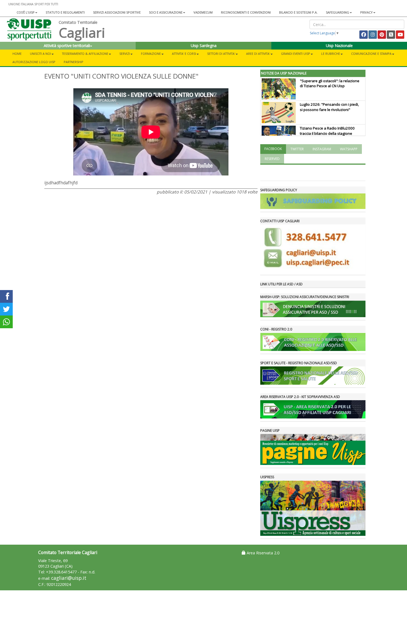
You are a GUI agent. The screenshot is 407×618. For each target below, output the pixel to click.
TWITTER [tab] (297, 149)
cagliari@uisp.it (68, 578)
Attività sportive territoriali (67, 45)
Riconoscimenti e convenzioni (246, 12)
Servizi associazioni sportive (117, 12)
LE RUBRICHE (330, 53)
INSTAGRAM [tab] (322, 149)
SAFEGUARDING (337, 12)
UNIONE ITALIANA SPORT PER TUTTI (33, 4)
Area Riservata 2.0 (262, 552)
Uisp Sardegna (204, 45)
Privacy (366, 12)
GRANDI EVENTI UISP (295, 53)
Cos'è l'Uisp (26, 12)
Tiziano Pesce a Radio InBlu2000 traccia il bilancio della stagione (327, 131)
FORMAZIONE (151, 53)
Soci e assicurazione (165, 12)
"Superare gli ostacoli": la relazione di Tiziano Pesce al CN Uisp (329, 83)
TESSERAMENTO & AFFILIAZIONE (85, 53)
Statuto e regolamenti (65, 12)
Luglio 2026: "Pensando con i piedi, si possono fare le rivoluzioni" (329, 107)
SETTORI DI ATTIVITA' (221, 53)
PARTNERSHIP (73, 62)
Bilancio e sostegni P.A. (298, 12)
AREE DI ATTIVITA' (258, 53)
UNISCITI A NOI (40, 53)
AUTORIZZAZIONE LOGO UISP (33, 62)
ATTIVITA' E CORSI (184, 53)
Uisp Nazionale (339, 45)
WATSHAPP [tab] (348, 149)
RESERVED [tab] (272, 158)
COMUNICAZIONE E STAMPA (371, 53)
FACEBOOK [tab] (273, 148)
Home (17, 53)
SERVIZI (124, 53)
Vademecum (203, 12)
